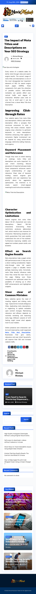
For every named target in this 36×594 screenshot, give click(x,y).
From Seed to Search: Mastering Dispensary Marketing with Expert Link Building (12, 356)
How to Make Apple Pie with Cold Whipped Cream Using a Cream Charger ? (17, 462)
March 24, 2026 (12, 504)
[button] (30, 26)
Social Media (9, 497)
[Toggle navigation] (17, 25)
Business (8, 536)
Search (6, 413)
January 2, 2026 (13, 564)
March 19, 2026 (12, 524)
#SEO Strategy (16, 61)
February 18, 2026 (13, 544)
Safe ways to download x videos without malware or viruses (17, 521)
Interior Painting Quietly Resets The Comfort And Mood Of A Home (18, 561)
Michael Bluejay (18, 56)
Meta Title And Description (17, 332)
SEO (6, 36)
